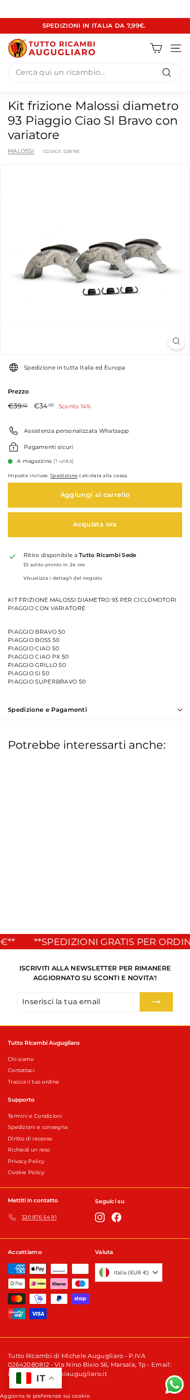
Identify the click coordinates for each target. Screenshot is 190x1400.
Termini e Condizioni (35, 1116)
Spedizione (63, 476)
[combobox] (95, 72)
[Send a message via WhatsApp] (174, 1384)
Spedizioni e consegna (37, 1127)
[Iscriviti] (156, 1002)
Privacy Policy (26, 1161)
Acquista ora (95, 524)
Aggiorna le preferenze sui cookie (45, 1396)
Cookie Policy (26, 1172)
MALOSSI (21, 150)
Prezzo (18, 391)
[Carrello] (156, 48)
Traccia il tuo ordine (33, 1082)
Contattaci (21, 1070)
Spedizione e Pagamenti (47, 709)
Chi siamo (21, 1059)
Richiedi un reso (29, 1149)
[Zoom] (176, 341)
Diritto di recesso (30, 1138)
